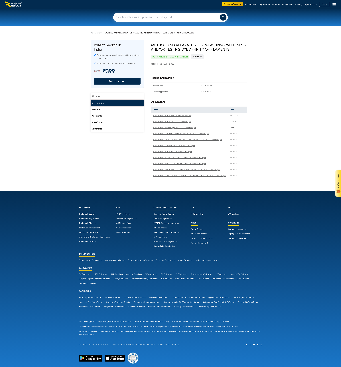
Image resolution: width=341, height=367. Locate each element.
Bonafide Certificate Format (159, 307)
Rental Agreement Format (90, 297)
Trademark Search (87, 214)
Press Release (102, 344)
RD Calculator (166, 279)
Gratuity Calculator (134, 274)
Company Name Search (163, 214)
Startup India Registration (164, 246)
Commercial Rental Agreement (147, 302)
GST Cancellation (123, 228)
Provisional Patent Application (203, 238)
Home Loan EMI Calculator (223, 279)
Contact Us (114, 344)
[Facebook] (246, 344)
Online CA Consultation (115, 260)
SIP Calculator (151, 274)
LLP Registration (160, 228)
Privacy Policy (148, 321)
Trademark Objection (88, 223)
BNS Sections (233, 214)
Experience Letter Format (89, 307)
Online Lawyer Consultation (90, 260)
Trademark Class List (87, 241)
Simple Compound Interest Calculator (94, 279)
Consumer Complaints (165, 260)
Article (160, 344)
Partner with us (127, 344)
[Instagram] (261, 344)
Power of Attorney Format (159, 297)
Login (324, 4)
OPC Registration (160, 237)
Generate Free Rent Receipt (118, 302)
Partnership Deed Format (248, 302)
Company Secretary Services (140, 260)
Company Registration (162, 219)
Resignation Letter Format (114, 307)
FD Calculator (203, 279)
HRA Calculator (117, 274)
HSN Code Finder (123, 214)
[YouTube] (254, 344)
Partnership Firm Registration (165, 241)
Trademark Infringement (89, 228)
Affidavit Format (179, 297)
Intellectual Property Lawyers (207, 260)
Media (91, 344)
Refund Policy (163, 321)
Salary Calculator (121, 279)
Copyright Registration (237, 229)
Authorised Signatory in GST (209, 307)
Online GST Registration (126, 219)
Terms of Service (124, 321)
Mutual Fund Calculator (184, 279)
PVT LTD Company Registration (166, 223)
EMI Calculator (243, 279)
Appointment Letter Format (219, 297)
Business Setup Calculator (201, 274)
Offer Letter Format (136, 307)
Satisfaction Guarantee (145, 344)
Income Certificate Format (135, 297)
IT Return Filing (197, 214)
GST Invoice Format (112, 297)
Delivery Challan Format (184, 307)
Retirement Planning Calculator (144, 279)
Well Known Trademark (88, 232)
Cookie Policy (137, 321)
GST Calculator (85, 274)
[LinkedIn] (257, 344)
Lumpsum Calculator (87, 283)
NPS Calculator (166, 274)
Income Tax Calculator (240, 274)
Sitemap (175, 344)
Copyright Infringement (238, 238)
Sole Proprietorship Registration (166, 232)
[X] (250, 344)
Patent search (97, 33)
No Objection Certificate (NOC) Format (219, 302)
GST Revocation (123, 232)
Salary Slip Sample (197, 297)
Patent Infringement (199, 243)
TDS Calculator (101, 274)
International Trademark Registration (94, 237)
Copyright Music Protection (239, 234)
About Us (82, 344)
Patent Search (197, 229)
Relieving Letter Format (244, 297)
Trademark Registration (89, 219)
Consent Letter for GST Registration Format (181, 302)
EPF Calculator (182, 274)
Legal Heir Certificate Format (91, 302)
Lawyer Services (184, 260)
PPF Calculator (222, 274)
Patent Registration (199, 234)
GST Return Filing (123, 223)
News (167, 344)
